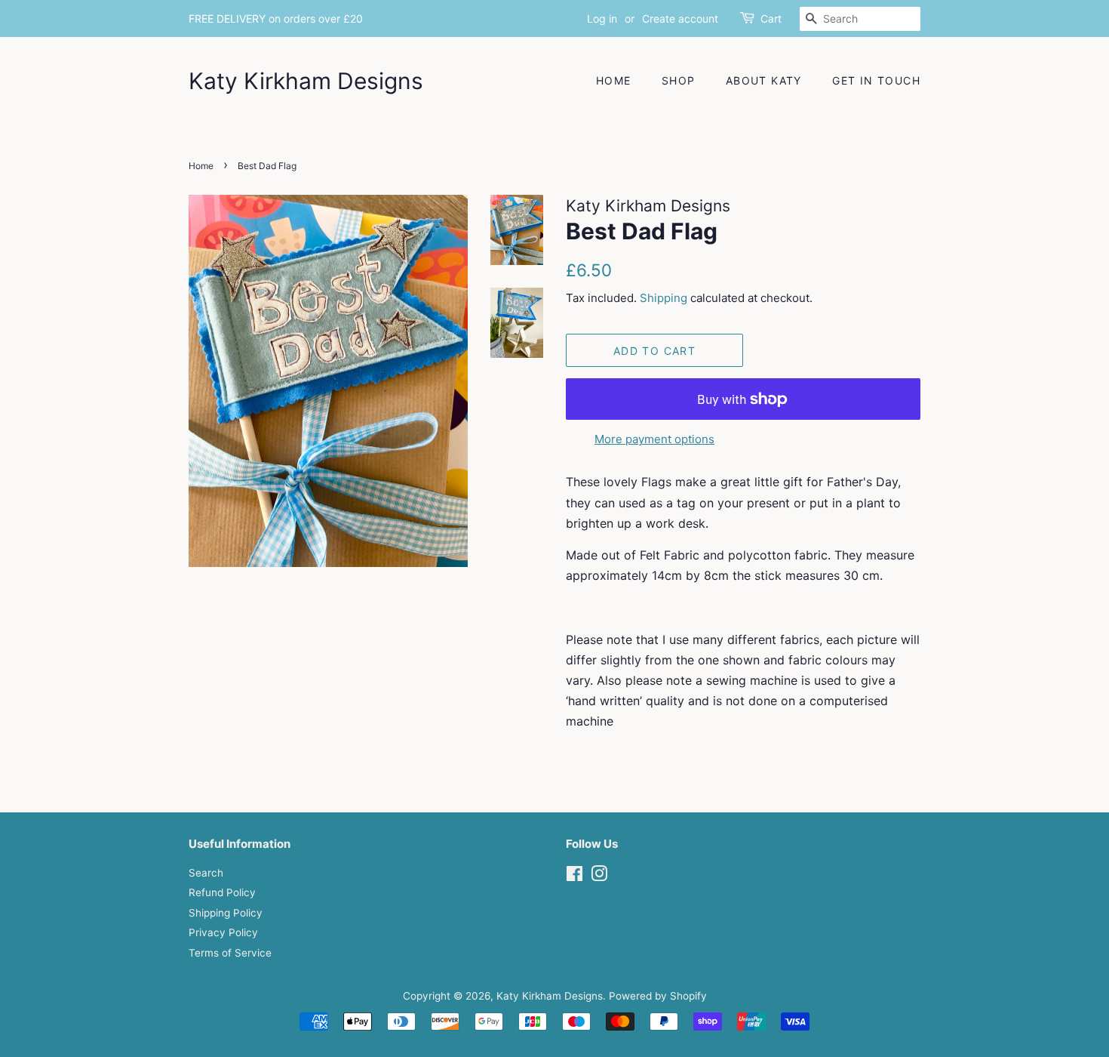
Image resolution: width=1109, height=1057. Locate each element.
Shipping (663, 298)
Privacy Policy (223, 932)
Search (206, 873)
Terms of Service (230, 953)
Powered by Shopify (658, 996)
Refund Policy (222, 892)
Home (613, 80)
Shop (679, 80)
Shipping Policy (226, 913)
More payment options (654, 439)
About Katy (764, 80)
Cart (771, 18)
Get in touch (876, 80)
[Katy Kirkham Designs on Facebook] (574, 877)
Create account (680, 18)
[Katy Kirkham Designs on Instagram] (599, 877)
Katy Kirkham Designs (306, 80)
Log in (602, 18)
